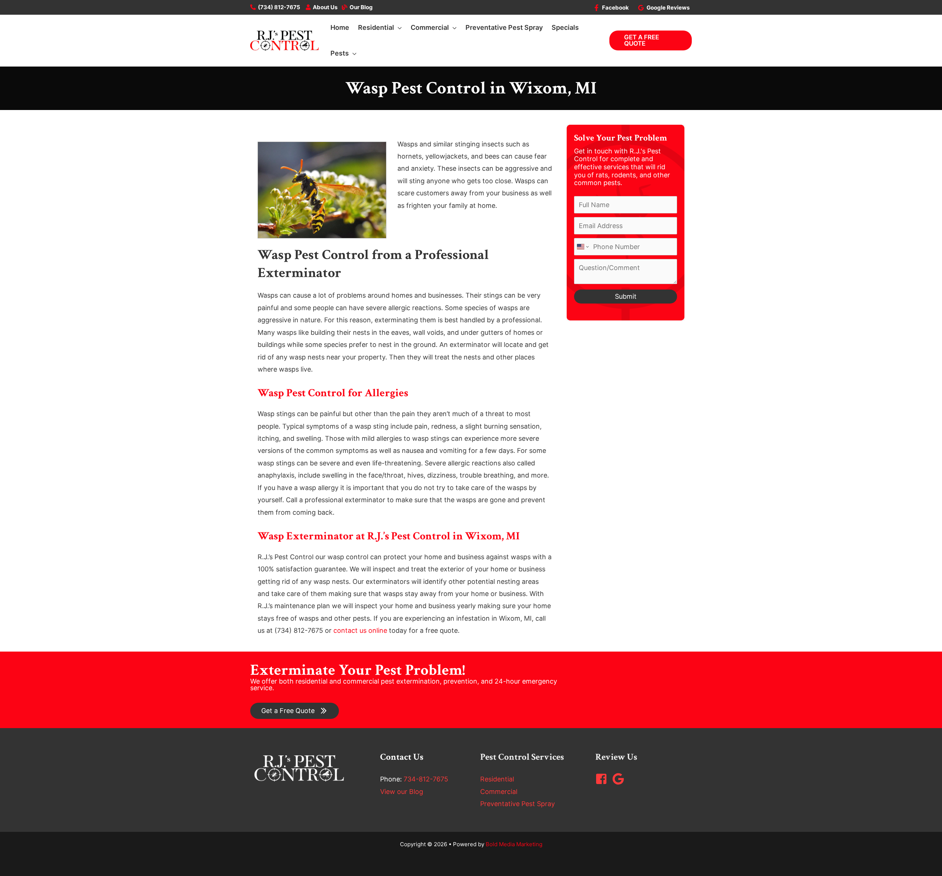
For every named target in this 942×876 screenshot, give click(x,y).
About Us (325, 7)
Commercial (498, 791)
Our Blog (361, 7)
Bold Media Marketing (514, 844)
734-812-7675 (426, 779)
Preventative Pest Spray (517, 804)
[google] (620, 779)
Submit (626, 296)
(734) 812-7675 (279, 7)
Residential (497, 779)
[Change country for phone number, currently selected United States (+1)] (582, 246)
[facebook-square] (603, 779)
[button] (398, 27)
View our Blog (401, 791)
